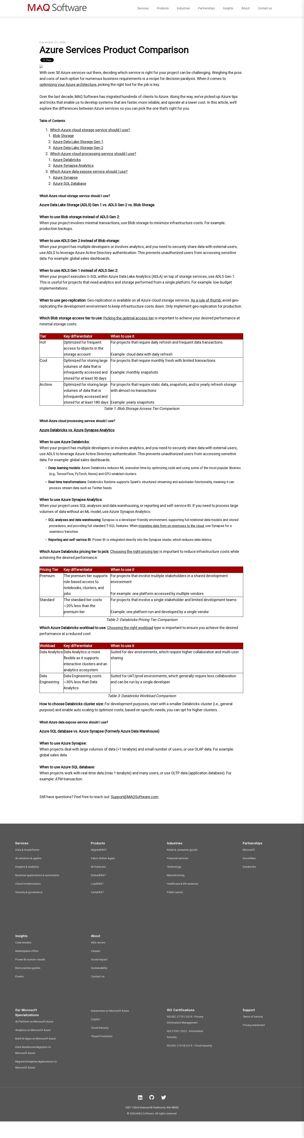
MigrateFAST (99, 849)
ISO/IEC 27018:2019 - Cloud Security (189, 1045)
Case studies (23, 942)
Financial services (177, 858)
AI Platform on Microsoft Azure (34, 1021)
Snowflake (249, 858)
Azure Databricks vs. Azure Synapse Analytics (77, 430)
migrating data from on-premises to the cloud (171, 526)
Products (163, 8)
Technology (174, 866)
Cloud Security (100, 1027)
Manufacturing (175, 875)
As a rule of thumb (206, 300)
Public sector (175, 892)
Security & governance (28, 892)
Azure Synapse (65, 177)
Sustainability (99, 968)
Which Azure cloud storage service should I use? (90, 130)
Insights (228, 8)
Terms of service (253, 1016)
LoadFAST (97, 883)
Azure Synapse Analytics (73, 165)
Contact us (265, 8)
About (246, 8)
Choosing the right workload (130, 628)
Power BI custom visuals (30, 959)
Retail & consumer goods (182, 849)
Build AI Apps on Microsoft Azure (35, 1038)
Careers (95, 951)
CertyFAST (97, 892)
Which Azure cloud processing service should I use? (93, 154)
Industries (183, 8)
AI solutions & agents (28, 858)
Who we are (98, 942)
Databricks (249, 866)
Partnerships (206, 8)
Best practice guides (27, 968)
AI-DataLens (98, 866)
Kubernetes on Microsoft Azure (110, 1010)
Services (143, 8)
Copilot (95, 1019)
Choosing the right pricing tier (134, 551)
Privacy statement (254, 1025)
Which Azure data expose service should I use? (89, 171)
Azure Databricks (67, 160)
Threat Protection (102, 1036)
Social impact (99, 959)
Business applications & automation (37, 875)
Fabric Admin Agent (103, 858)
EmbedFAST (98, 875)
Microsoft (249, 849)
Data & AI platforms (27, 849)
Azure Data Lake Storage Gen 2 (78, 148)
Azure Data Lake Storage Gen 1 (78, 142)
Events (19, 976)
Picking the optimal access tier (128, 318)
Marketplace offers (26, 951)
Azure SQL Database (69, 183)
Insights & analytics (27, 866)
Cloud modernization (28, 883)
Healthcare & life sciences (182, 883)
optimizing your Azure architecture (67, 84)
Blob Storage (63, 136)
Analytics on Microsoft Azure (32, 1030)
